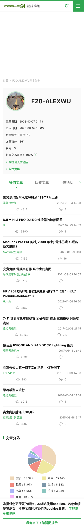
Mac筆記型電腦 (12, 252)
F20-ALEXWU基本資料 (26, 80)
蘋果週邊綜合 (11, 350)
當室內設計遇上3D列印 (19, 412)
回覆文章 (42, 182)
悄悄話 (68, 182)
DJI (5, 225)
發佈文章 (16, 182)
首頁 (5, 80)
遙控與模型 (10, 328)
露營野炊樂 (10, 202)
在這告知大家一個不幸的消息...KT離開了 (31, 367)
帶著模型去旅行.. (15, 390)
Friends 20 (9, 373)
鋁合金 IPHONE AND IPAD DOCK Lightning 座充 (38, 345)
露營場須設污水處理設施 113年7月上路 (30, 197)
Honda (7, 301)
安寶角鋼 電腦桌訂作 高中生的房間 (27, 269)
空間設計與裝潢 (12, 417)
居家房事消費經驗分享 (16, 274)
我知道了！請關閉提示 (42, 523)
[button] (76, 184)
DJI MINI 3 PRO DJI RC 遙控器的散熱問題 (33, 220)
